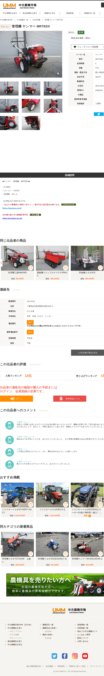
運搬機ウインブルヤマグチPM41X (52, 274)
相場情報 (70, 13)
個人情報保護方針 (34, 666)
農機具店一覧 (89, 13)
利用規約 (61, 666)
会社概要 (49, 666)
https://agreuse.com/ (12, 208)
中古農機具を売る (15, 645)
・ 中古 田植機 (13, 635)
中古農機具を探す (10, 13)
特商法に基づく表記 (77, 666)
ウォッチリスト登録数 (87, 47)
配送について (82, 638)
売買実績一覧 (82, 628)
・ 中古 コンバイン (15, 638)
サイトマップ (95, 666)
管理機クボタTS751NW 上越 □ (17, 560)
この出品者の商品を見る (87, 353)
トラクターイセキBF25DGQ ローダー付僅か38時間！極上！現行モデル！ (51, 511)
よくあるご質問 (83, 635)
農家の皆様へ (48, 635)
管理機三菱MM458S (17, 273)
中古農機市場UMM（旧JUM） (20, 625)
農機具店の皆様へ (49, 628)
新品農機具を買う (15, 641)
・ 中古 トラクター (15, 631)
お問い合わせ (82, 641)
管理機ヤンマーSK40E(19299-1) (87, 559)
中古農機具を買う (15, 628)
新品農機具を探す (30, 13)
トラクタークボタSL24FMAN (87, 509)
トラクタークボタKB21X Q (17, 509)
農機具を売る (49, 13)
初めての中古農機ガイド (87, 631)
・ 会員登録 (47, 631)
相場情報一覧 (82, 625)
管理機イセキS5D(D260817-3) (52, 559)
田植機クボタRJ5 (87, 273)
